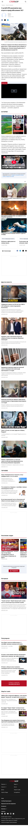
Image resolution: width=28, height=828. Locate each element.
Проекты (3, 784)
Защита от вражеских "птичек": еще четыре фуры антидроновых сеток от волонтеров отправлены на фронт (10, 554)
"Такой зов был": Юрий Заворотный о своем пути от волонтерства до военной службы (13, 601)
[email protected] (13, 822)
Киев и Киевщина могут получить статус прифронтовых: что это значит (12, 475)
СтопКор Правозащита (6, 801)
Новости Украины (9, 5)
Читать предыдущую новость (8, 238)
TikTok (12, 176)
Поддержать (15, 570)
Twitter (4, 176)
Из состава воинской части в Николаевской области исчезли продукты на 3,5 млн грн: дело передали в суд (13, 501)
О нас (2, 798)
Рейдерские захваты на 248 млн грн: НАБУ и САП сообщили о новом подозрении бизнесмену (13, 306)
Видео (15, 784)
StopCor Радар (4, 792)
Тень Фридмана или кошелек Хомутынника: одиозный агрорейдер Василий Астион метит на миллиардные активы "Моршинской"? (13, 721)
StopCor (9, 14)
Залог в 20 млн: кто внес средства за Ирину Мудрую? (12, 431)
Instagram (8, 176)
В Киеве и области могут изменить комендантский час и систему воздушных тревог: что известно (12, 668)
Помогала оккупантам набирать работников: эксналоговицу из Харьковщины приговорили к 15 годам (13, 401)
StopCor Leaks (5, 691)
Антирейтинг (17, 792)
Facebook (18, 175)
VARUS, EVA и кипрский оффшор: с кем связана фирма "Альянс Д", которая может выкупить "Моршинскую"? (14, 697)
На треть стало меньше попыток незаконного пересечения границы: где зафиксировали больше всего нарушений (13, 656)
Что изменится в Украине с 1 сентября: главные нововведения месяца (14, 487)
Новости (3, 787)
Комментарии (7, 251)
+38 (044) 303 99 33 (14, 684)
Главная (3, 5)
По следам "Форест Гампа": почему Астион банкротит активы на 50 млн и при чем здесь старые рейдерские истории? (13, 709)
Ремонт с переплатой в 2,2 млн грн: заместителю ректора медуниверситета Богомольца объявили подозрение (12, 461)
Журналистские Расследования (8, 803)
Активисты (3, 806)
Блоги (15, 787)
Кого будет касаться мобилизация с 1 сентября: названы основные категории (12, 643)
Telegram (13, 175)
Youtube (21, 175)
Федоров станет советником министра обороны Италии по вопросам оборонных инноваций (12, 338)
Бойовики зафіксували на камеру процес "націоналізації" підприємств (8, 244)
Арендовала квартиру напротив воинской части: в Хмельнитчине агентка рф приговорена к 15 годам (12, 369)
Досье (2, 789)
